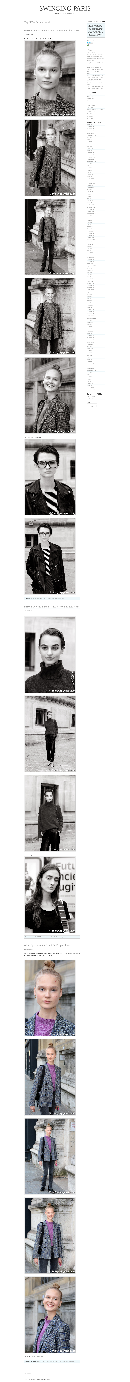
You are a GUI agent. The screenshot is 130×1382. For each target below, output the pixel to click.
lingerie (89, 101)
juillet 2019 (90, 139)
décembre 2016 (91, 207)
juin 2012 (89, 324)
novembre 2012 (91, 313)
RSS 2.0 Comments (92, 398)
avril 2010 (89, 381)
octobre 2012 (90, 316)
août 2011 (89, 346)
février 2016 (90, 229)
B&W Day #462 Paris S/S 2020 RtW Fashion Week (51, 30)
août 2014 (89, 268)
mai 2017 (89, 196)
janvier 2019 (90, 152)
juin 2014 (89, 272)
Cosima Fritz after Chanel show (95, 69)
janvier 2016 (90, 231)
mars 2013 (90, 305)
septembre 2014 (91, 266)
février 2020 (90, 124)
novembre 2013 (91, 287)
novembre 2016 (91, 209)
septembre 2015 (91, 239)
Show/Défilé (90, 114)
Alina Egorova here (38, 1356)
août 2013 (89, 294)
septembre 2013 (91, 292)
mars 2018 (90, 174)
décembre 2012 (91, 311)
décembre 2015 (91, 233)
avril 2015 (89, 250)
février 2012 (90, 333)
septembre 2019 (91, 135)
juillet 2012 (90, 322)
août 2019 (89, 137)
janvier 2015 (90, 257)
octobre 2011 (90, 342)
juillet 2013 (90, 296)
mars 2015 (90, 253)
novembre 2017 (91, 183)
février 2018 (90, 176)
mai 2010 (89, 379)
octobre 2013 (90, 290)
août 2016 (89, 216)
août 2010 (89, 372)
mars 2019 (90, 148)
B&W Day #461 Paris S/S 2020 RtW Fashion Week (51, 606)
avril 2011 (89, 355)
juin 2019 (89, 142)
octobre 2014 (90, 263)
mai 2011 (89, 353)
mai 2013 (89, 300)
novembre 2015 (91, 235)
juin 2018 (89, 168)
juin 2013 (89, 298)
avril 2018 (89, 172)
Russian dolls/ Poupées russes (95, 109)
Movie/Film (90, 103)
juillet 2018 (90, 165)
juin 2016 (89, 220)
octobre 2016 (90, 211)
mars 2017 (90, 200)
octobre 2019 (90, 133)
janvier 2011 (90, 361)
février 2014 (90, 281)
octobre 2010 (90, 368)
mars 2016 (90, 226)
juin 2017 (89, 194)
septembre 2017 (91, 187)
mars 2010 (90, 383)
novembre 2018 (91, 157)
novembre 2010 (91, 366)
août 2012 (89, 320)
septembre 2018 (91, 161)
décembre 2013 (91, 285)
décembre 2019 (91, 128)
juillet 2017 (90, 192)
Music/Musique (91, 105)
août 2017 (89, 189)
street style (90, 116)
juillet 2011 (90, 348)
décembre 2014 (91, 259)
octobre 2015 (90, 237)
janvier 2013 (90, 309)
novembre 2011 (91, 340)
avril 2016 (89, 224)
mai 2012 (89, 327)
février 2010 (90, 385)
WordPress (47, 1379)
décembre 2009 (91, 390)
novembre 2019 (91, 131)
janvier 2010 (90, 387)
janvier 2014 (90, 283)
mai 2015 (89, 248)
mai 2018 (89, 170)
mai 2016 (89, 222)
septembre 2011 (91, 344)
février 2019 (90, 150)
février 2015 (90, 255)
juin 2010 (89, 377)
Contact (90, 50)
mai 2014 (89, 274)
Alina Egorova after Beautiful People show (47, 945)
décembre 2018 (91, 155)
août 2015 (89, 242)
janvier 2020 (90, 126)
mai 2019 (89, 144)
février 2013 (90, 307)
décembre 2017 (91, 181)
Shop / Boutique (91, 111)
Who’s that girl (91, 118)
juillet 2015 (90, 244)
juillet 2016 (90, 218)
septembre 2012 (91, 318)
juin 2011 (89, 350)
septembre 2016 (91, 213)
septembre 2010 (91, 370)
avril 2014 (89, 276)
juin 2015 (89, 246)
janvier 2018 (90, 179)
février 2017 (90, 202)
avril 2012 (89, 329)
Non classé (90, 107)
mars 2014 (90, 279)
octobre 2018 (90, 159)
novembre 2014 (91, 261)
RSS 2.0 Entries (91, 396)
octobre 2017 (90, 185)
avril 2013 (89, 303)
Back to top (28, 1373)
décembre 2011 (91, 337)
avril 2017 (89, 198)
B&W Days (90, 96)
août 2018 (89, 163)
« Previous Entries (51, 1369)
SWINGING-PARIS (65, 8)
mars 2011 (90, 357)
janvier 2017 (90, 205)
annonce (89, 94)
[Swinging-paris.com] (92, 46)
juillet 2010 (90, 374)
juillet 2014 (90, 270)
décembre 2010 (91, 364)
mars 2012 (90, 331)
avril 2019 (89, 146)
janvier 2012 (90, 335)
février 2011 (90, 359)
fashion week (90, 98)
